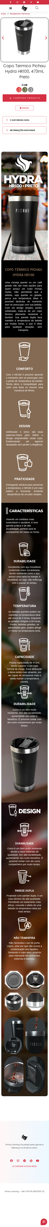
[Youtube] (37, 1160)
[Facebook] (11, 1160)
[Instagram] (18, 1160)
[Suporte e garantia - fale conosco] (44, 1222)
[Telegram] (24, 1160)
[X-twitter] (31, 1160)
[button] (10, 8)
